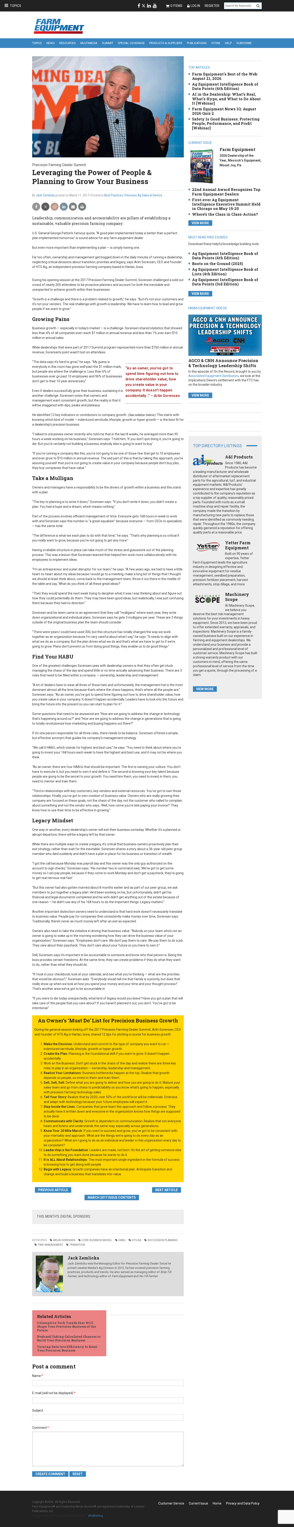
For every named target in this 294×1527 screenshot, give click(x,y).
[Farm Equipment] (201, 166)
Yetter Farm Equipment (238, 545)
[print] (82, 207)
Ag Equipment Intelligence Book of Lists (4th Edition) (225, 271)
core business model (97, 1240)
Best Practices (113, 195)
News (50, 43)
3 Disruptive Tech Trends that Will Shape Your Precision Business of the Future (66, 1326)
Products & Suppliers (165, 43)
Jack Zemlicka (45, 195)
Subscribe (244, 43)
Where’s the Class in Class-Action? (225, 214)
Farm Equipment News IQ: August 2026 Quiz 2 (224, 111)
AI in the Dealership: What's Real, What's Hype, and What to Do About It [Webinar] (226, 98)
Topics (15, 6)
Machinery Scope (237, 597)
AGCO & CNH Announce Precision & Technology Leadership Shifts (223, 363)
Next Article (166, 1190)
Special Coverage (131, 43)
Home (217, 1503)
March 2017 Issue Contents (112, 1197)
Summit (107, 43)
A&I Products (239, 457)
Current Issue (198, 1503)
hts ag (136, 1240)
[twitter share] (45, 207)
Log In (195, 6)
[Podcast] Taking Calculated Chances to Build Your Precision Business (68, 1338)
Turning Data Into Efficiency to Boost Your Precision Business (67, 1348)
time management (50, 1244)
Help (228, 43)
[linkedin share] (64, 207)
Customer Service (171, 1503)
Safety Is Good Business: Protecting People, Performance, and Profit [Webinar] (226, 123)
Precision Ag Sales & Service (143, 195)
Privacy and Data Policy (243, 1503)
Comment (40, 1427)
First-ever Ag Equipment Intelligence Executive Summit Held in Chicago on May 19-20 (226, 204)
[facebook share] (36, 207)
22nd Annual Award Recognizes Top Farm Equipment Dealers (226, 191)
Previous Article (53, 1190)
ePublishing (95, 1515)
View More (200, 223)
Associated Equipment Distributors (213, 376)
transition (77, 1244)
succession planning (162, 1240)
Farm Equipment (237, 149)
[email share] (73, 207)
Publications (197, 43)
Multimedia (88, 43)
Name (37, 1376)
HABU (122, 1240)
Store (215, 43)
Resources (67, 43)
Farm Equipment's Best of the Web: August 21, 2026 (225, 76)
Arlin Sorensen (64, 1240)
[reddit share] (55, 207)
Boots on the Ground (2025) (217, 263)
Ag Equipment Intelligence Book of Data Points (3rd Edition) (225, 281)
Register (212, 6)
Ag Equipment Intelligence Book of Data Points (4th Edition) (225, 86)
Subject (37, 1410)
